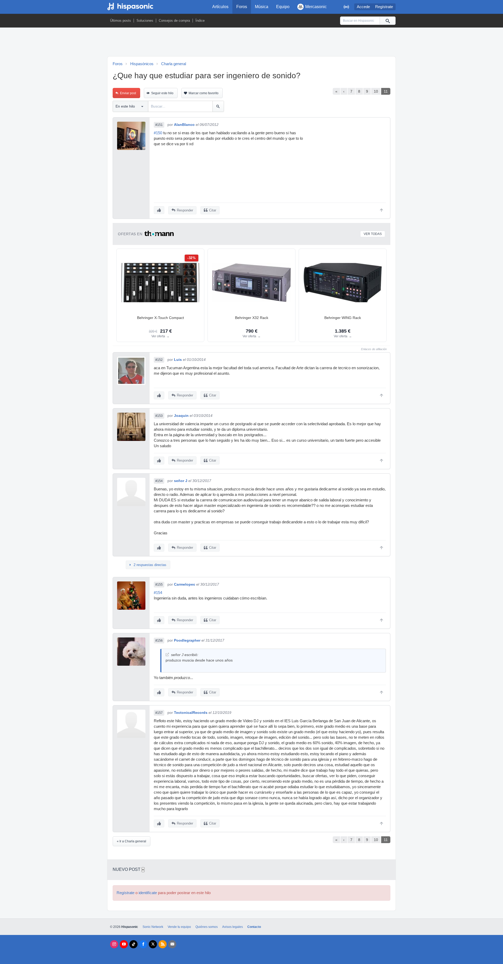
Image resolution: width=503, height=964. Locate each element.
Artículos (220, 6)
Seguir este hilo (162, 93)
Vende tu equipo (179, 927)
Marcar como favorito (203, 93)
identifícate (148, 893)
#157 (159, 713)
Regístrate (384, 7)
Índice (200, 21)
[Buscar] (387, 21)
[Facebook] (143, 944)
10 (376, 91)
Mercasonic (316, 6)
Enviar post (128, 93)
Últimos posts (120, 21)
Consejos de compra (174, 21)
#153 (159, 416)
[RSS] (162, 944)
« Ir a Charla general (131, 841)
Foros (241, 6)
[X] (153, 944)
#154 (159, 481)
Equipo (282, 6)
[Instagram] (114, 944)
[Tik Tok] (133, 944)
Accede (363, 7)
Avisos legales (232, 927)
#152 (159, 360)
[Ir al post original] (167, 655)
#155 (159, 584)
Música (261, 6)
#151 (159, 125)
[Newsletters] (172, 944)
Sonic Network (153, 927)
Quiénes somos (206, 927)
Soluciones (144, 21)
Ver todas (373, 234)
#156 (159, 640)
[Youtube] (124, 944)
